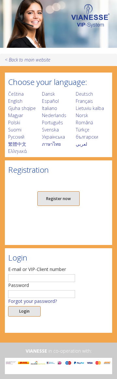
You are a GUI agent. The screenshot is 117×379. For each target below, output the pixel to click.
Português (52, 122)
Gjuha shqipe (22, 108)
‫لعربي (81, 144)
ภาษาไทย (51, 144)
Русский (16, 137)
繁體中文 (17, 144)
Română (84, 122)
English (15, 101)
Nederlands (54, 115)
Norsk (82, 115)
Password (18, 285)
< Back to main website (27, 60)
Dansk (48, 94)
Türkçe (82, 130)
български (87, 137)
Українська (53, 137)
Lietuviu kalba (90, 108)
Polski (14, 122)
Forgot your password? (32, 301)
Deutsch (84, 94)
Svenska (50, 130)
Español (50, 101)
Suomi (14, 130)
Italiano (49, 108)
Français (84, 101)
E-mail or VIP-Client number (37, 269)
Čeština (16, 94)
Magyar (15, 115)
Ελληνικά (17, 151)
